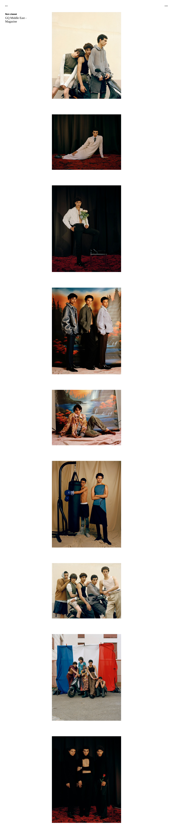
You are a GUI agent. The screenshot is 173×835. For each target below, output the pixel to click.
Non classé (11, 14)
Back (9, 6)
